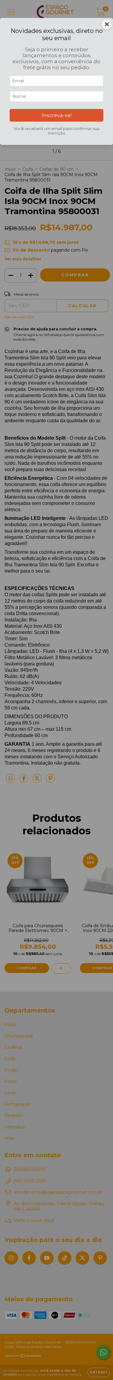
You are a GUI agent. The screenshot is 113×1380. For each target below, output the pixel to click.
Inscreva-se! (56, 115)
